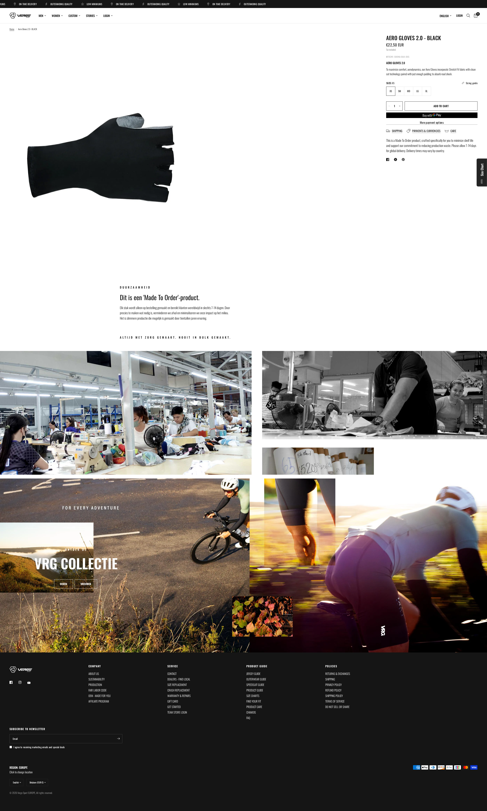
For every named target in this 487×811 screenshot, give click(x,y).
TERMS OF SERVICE (335, 701)
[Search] (468, 15)
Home (12, 29)
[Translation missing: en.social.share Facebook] (388, 159)
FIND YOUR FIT (253, 701)
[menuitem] (42, 15)
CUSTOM (72, 16)
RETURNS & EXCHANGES (337, 673)
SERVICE (172, 666)
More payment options (432, 122)
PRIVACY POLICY (333, 685)
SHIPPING (330, 679)
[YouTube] (31, 683)
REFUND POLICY (333, 690)
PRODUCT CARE (254, 707)
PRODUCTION (95, 685)
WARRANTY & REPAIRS (179, 696)
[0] (474, 15)
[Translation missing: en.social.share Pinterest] (404, 159)
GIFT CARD (172, 701)
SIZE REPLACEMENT (177, 685)
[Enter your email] (118, 738)
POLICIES (331, 666)
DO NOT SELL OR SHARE (337, 707)
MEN (41, 16)
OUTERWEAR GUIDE (256, 679)
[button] (63, 584)
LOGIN (106, 16)
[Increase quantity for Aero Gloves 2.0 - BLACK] (400, 106)
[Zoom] (184, 42)
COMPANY (94, 666)
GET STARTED (174, 707)
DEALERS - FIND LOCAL (178, 679)
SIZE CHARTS (252, 696)
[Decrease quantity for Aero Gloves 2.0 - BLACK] (389, 106)
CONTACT (172, 673)
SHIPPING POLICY (334, 696)
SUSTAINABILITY (96, 679)
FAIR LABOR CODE (97, 690)
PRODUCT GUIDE (256, 666)
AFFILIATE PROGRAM (98, 701)
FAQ (248, 718)
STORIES (90, 16)
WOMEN (56, 16)
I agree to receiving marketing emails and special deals (39, 747)
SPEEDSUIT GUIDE (255, 685)
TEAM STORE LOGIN (177, 712)
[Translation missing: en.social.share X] (396, 159)
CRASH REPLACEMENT (178, 690)
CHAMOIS (251, 712)
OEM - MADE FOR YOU (99, 696)
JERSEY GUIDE (253, 673)
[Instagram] (22, 682)
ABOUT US (93, 673)
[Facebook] (14, 682)
